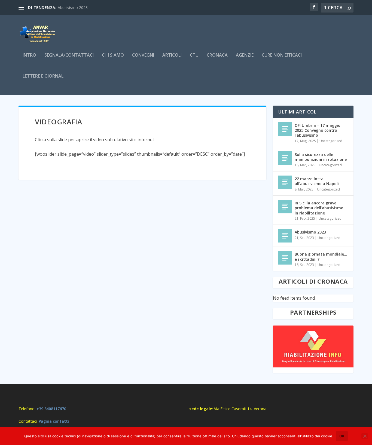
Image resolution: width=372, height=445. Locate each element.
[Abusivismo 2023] (285, 236)
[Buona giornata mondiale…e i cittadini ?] (285, 258)
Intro (29, 55)
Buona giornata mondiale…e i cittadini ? (321, 256)
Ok (341, 436)
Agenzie (245, 55)
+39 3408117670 (51, 408)
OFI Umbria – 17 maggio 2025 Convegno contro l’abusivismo (317, 130)
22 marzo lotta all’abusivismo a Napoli (317, 181)
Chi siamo (113, 55)
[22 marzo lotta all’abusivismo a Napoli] (285, 182)
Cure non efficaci (282, 55)
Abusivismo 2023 (73, 7)
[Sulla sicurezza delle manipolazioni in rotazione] (285, 158)
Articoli (172, 55)
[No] (364, 436)
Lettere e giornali (44, 76)
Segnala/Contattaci (69, 55)
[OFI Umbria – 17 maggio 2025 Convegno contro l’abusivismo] (285, 129)
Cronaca (217, 55)
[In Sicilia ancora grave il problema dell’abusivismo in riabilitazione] (285, 206)
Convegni (143, 55)
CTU (194, 55)
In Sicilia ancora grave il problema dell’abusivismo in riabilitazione (319, 207)
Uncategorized (330, 141)
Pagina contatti (54, 421)
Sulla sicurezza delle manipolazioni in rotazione (321, 157)
